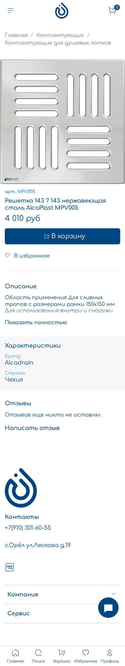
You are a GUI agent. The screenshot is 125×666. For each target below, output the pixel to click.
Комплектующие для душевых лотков (58, 43)
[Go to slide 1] (5, 180)
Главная (16, 35)
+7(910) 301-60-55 (28, 528)
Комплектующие (60, 35)
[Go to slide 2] (10, 180)
